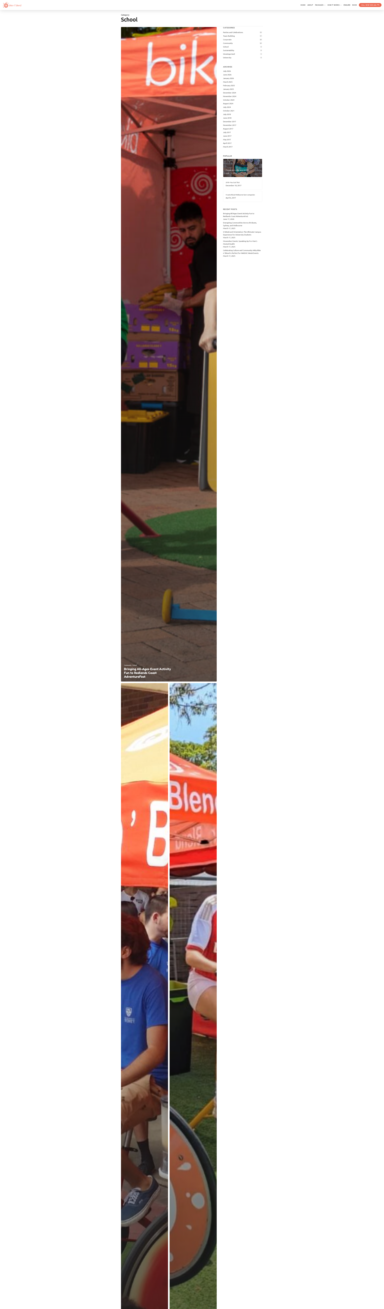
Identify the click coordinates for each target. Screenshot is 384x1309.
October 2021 (228, 111)
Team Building (229, 36)
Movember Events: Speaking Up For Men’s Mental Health (240, 242)
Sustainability (228, 50)
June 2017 (227, 136)
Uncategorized (229, 54)
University (227, 57)
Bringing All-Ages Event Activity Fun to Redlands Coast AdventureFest (238, 214)
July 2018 (227, 114)
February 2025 (229, 85)
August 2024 (228, 103)
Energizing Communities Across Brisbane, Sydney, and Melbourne (240, 224)
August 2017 (228, 129)
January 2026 (228, 78)
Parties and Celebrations (233, 32)
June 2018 (227, 118)
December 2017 (229, 121)
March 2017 (227, 147)
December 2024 (229, 93)
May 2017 (227, 139)
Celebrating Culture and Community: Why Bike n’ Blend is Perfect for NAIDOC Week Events (242, 251)
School (134, 665)
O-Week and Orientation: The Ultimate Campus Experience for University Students (242, 233)
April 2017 (227, 143)
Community (127, 665)
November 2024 (229, 96)
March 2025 (227, 82)
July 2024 (227, 107)
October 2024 (228, 100)
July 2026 (227, 71)
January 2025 (228, 89)
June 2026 (227, 75)
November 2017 (229, 125)
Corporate (227, 39)
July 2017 (227, 132)
